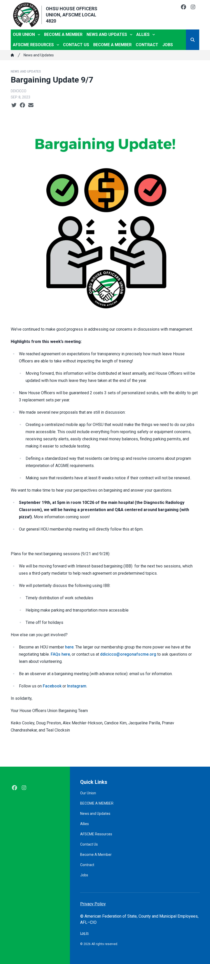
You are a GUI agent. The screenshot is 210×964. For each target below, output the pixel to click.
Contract (147, 44)
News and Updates (107, 34)
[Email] (31, 105)
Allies (143, 34)
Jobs (167, 44)
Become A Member (112, 44)
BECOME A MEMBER (63, 34)
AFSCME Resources (33, 44)
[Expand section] (39, 35)
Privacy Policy (93, 903)
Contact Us (76, 44)
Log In (84, 933)
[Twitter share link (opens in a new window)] (14, 105)
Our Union (24, 34)
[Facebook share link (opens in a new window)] (22, 105)
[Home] (12, 55)
